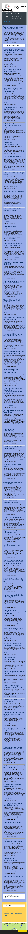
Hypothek (19, 19)
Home (5, 925)
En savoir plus (19, 932)
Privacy (23, 925)
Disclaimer (9, 925)
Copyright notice (16, 925)
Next (17, 896)
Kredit (4, 13)
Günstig (14, 19)
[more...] (8, 40)
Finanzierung (6, 21)
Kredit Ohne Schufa (16, 13)
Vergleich (5, 16)
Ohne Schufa (12, 16)
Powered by (13, 929)
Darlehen (18, 16)
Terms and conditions (8, 927)
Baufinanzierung (7, 19)
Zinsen (8, 13)
